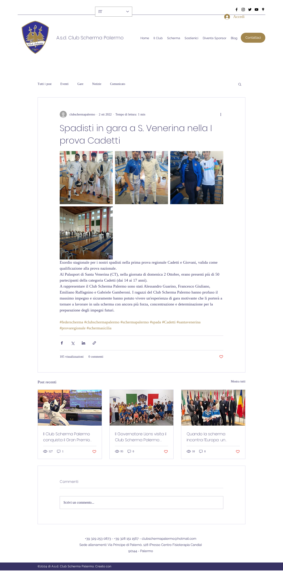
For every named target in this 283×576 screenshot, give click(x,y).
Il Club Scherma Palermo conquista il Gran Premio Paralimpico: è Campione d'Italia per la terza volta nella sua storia (67, 437)
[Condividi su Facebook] (62, 343)
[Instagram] (243, 9)
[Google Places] (263, 9)
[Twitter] (250, 9)
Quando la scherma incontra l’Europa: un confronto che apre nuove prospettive (213, 437)
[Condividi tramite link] (94, 343)
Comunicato (117, 84)
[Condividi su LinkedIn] (83, 343)
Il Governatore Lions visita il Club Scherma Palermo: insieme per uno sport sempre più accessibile (140, 437)
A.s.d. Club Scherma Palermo (90, 37)
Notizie (96, 84)
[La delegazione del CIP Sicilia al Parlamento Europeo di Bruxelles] (213, 408)
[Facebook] (236, 9)
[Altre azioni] (220, 114)
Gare (80, 84)
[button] (253, 38)
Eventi (64, 84)
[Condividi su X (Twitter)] (73, 343)
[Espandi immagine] (86, 177)
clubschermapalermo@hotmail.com (169, 539)
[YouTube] (256, 9)
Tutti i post (45, 84)
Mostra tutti (238, 381)
